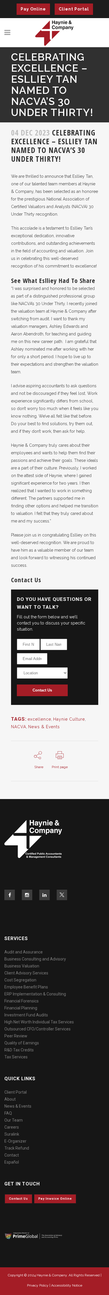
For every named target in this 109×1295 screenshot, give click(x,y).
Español (11, 1162)
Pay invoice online (55, 1199)
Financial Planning (20, 1008)
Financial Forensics (21, 1001)
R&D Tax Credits (19, 1050)
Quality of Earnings (21, 1043)
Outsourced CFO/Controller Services (37, 1029)
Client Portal (74, 9)
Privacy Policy (38, 1285)
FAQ (8, 1113)
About (10, 1099)
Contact (11, 1155)
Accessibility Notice (66, 1285)
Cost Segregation (20, 980)
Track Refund (16, 1148)
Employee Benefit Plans (26, 987)
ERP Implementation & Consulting (35, 994)
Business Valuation (21, 966)
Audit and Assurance (23, 952)
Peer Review (15, 1036)
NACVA (18, 726)
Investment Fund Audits (26, 1015)
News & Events (44, 726)
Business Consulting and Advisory (35, 959)
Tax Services (16, 1057)
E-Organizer (15, 1141)
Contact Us (42, 690)
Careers (11, 1127)
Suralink (11, 1134)
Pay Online (33, 9)
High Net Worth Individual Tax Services (39, 1022)
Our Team (13, 1120)
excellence (39, 719)
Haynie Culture (69, 719)
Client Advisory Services (26, 973)
